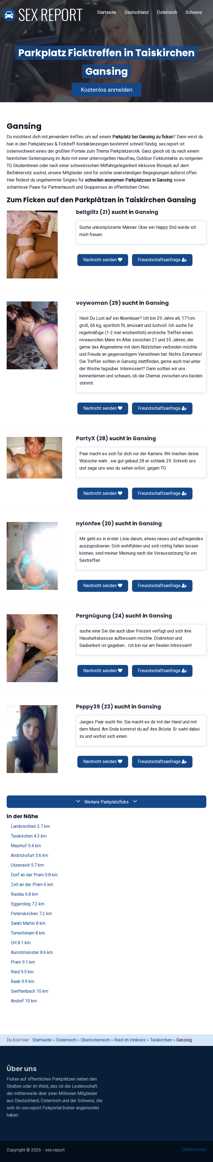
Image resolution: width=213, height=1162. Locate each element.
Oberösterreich (95, 1040)
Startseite (106, 12)
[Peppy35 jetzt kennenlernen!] (32, 739)
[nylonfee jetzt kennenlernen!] (32, 556)
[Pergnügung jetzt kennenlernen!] (32, 648)
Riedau (24, 894)
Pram (23, 962)
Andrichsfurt (29, 855)
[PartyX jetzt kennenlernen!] (34, 457)
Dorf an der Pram (34, 874)
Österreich (167, 12)
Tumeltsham (28, 933)
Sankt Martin (28, 923)
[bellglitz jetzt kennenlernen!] (32, 244)
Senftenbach (29, 991)
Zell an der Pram (32, 884)
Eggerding (27, 904)
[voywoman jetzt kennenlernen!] (32, 335)
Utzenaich (27, 865)
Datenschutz (194, 1149)
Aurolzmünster (32, 952)
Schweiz (194, 12)
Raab (22, 981)
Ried (22, 971)
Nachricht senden (100, 259)
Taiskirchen (29, 836)
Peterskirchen (31, 913)
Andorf (24, 1001)
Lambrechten (30, 826)
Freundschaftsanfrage (160, 259)
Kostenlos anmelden (106, 89)
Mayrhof (26, 845)
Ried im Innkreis (130, 1040)
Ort (21, 942)
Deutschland (137, 12)
